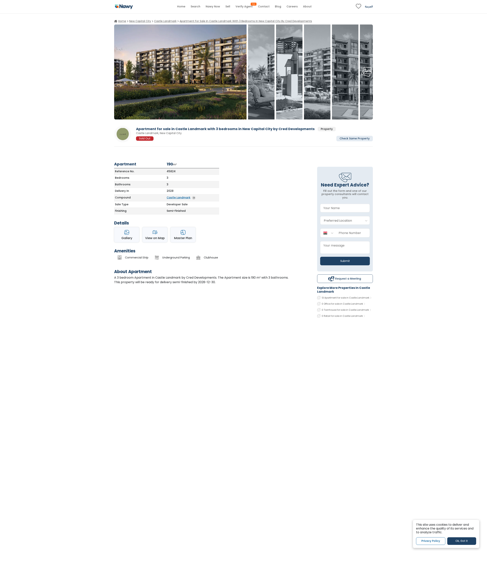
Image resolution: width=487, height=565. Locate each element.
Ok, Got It (461, 541)
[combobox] (341, 220)
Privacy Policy (430, 541)
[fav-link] (358, 6)
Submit (345, 261)
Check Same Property (355, 138)
